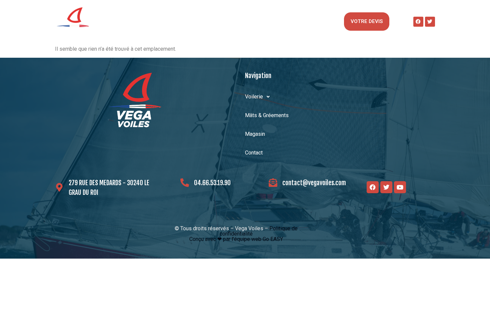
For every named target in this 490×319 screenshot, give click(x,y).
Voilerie (119, 21)
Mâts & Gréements (191, 21)
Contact (310, 21)
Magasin (257, 21)
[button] (122, 21)
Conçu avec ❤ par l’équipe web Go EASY (236, 239)
